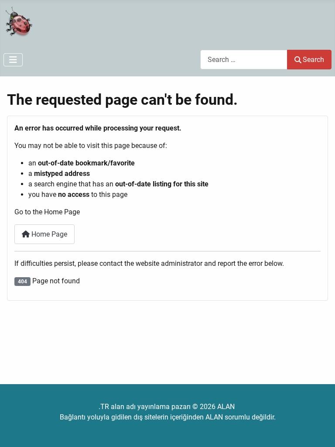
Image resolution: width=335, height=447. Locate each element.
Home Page (48, 234)
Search (313, 59)
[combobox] (243, 59)
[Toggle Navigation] (13, 59)
